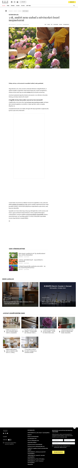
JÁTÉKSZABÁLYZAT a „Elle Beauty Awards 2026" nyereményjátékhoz (37, 453)
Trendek (12, 5)
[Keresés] (74, 6)
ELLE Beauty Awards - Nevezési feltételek (35, 444)
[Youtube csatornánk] (17, 2)
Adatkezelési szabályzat (32, 442)
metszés (60, 24)
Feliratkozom (58, 452)
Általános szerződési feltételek (33, 436)
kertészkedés (56, 24)
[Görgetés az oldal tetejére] (74, 427)
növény (48, 24)
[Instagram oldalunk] (15, 2)
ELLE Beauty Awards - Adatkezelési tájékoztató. (36, 446)
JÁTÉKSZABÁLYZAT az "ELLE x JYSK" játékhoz (36, 459)
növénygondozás (66, 24)
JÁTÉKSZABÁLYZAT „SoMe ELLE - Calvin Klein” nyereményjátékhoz (36, 456)
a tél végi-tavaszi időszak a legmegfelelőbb (34, 214)
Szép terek (28, 5)
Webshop (72, 2)
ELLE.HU (3, 5)
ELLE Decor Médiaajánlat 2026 (33, 440)
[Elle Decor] (5, 2)
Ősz (51, 24)
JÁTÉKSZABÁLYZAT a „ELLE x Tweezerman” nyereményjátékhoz (36, 462)
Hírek (8, 5)
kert (45, 24)
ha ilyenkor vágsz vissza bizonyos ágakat (35, 102)
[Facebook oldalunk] (12, 2)
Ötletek (23, 5)
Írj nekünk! (5, 436)
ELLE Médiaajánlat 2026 (32, 438)
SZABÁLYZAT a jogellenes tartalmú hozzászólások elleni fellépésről (38, 449)
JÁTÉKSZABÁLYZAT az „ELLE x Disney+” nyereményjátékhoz (39, 432)
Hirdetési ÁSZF (30, 464)
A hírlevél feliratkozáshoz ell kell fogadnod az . (62, 446)
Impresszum (30, 434)
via (9, 220)
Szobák (17, 5)
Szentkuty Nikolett (26, 24)
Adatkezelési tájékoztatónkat (60, 447)
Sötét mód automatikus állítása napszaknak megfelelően (10, 443)
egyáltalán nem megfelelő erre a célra (19, 204)
